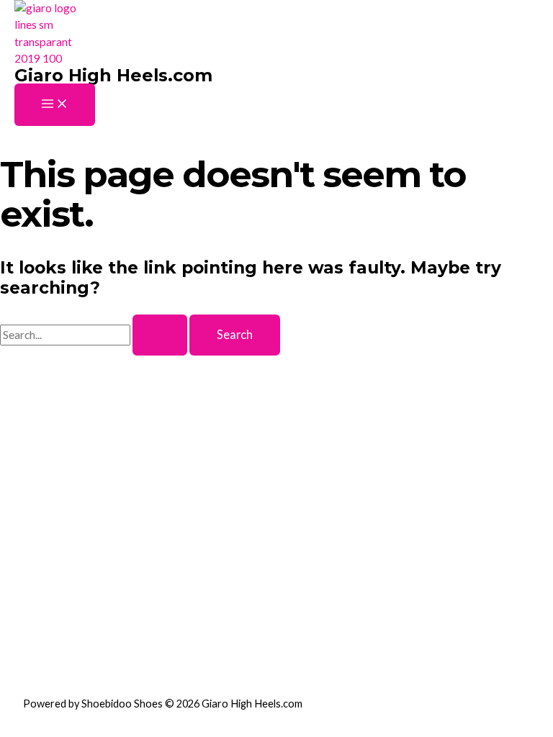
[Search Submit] (159, 335)
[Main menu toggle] (54, 104)
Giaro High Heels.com (113, 75)
